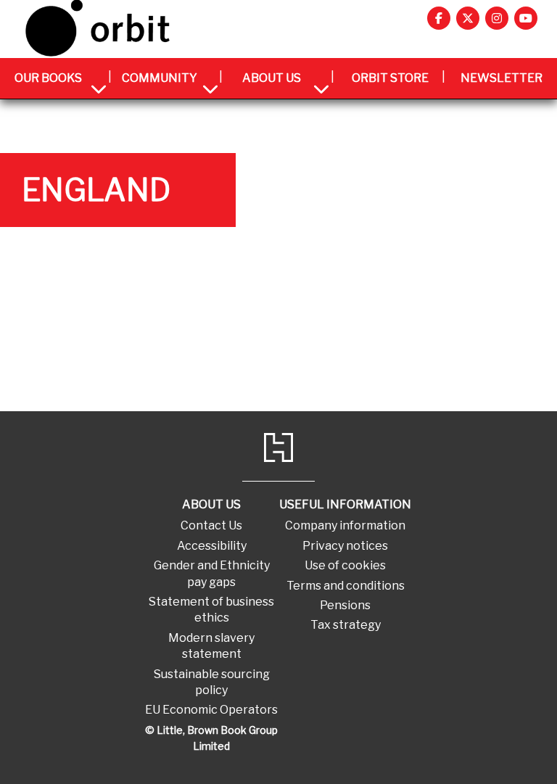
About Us (271, 78)
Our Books (48, 78)
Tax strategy (345, 625)
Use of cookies (345, 565)
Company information (345, 525)
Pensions (345, 605)
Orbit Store (390, 78)
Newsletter (501, 78)
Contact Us (211, 525)
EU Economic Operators (211, 710)
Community (159, 78)
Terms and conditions (345, 586)
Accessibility (212, 546)
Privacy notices (345, 546)
